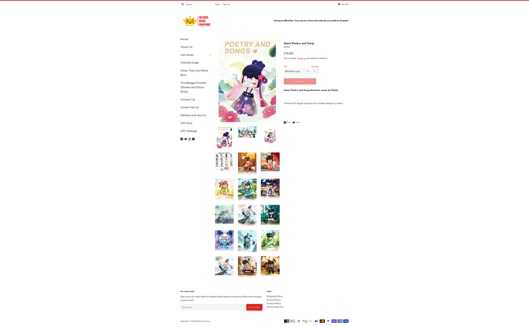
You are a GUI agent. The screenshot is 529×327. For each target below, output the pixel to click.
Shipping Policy (275, 296)
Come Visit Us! (189, 107)
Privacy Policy (274, 303)
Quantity (315, 66)
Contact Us (187, 99)
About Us (186, 47)
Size (285, 66)
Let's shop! (195, 54)
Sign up (226, 4)
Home (184, 39)
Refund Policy (274, 299)
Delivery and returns (193, 115)
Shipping (301, 58)
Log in (217, 4)
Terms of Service (275, 307)
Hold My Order (189, 62)
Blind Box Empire (203, 321)
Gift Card (186, 123)
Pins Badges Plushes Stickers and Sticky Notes (193, 87)
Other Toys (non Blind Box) (194, 73)
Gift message (188, 131)
